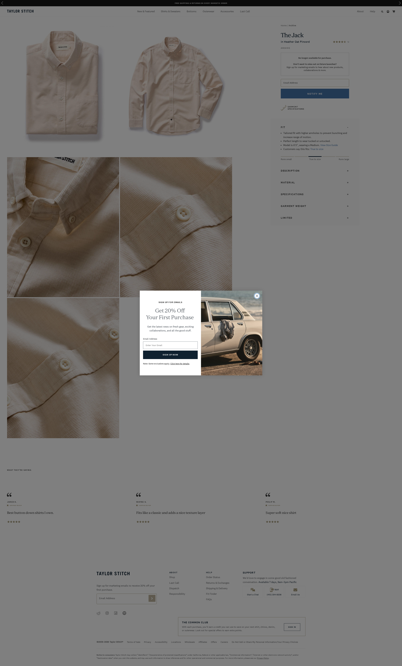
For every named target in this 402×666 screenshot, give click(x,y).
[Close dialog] (257, 296)
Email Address (150, 338)
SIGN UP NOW (170, 354)
